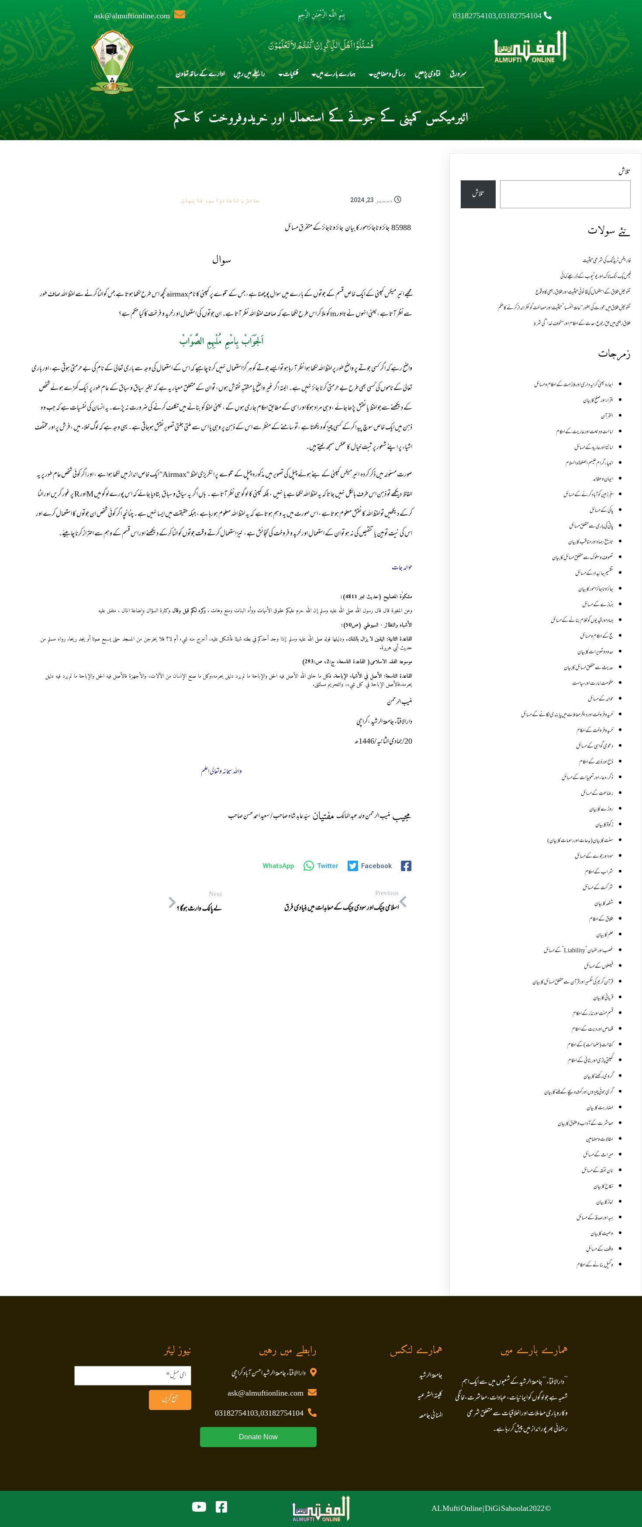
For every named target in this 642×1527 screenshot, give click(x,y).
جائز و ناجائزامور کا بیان (220, 199)
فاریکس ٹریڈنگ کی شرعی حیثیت (607, 261)
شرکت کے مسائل (598, 888)
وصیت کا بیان (601, 1234)
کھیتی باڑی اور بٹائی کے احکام (590, 1061)
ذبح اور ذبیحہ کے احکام (596, 762)
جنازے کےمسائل (597, 605)
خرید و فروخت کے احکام (594, 731)
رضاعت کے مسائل (597, 794)
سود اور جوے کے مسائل (594, 856)
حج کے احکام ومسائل (596, 636)
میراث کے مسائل (598, 1155)
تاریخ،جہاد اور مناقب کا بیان (590, 542)
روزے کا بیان (601, 809)
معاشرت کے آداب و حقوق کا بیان (585, 1124)
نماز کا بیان (604, 1202)
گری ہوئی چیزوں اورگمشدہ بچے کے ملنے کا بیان (578, 1092)
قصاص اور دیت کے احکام (592, 1029)
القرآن (607, 416)
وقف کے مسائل (599, 1249)
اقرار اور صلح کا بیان (598, 401)
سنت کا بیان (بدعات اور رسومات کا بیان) (580, 841)
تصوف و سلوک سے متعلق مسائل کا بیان (582, 558)
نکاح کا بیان (603, 1187)
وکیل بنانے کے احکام (594, 1265)
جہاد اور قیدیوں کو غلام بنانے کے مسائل (582, 621)
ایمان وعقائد (603, 479)
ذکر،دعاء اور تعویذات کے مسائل (587, 778)
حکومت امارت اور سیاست (592, 684)
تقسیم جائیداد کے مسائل (594, 574)
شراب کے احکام (599, 872)
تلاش (624, 172)
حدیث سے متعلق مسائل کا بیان (588, 668)
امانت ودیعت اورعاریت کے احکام (584, 432)
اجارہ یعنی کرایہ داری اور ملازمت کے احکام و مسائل (573, 385)
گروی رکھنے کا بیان (598, 1077)
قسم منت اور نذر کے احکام (593, 1014)
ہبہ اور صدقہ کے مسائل (594, 1218)
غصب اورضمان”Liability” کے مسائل (578, 951)
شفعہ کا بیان (603, 904)
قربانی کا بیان (603, 998)
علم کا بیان (604, 935)
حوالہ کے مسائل (600, 699)
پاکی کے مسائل (601, 511)
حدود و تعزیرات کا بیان (595, 652)
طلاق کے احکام (601, 919)
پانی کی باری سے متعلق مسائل (591, 526)
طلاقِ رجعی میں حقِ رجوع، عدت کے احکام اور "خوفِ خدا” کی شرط (582, 324)
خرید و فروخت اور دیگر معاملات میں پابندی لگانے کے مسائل (567, 715)
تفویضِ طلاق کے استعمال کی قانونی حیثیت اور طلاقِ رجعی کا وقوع (583, 292)
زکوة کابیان (604, 825)
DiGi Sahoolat (506, 1509)
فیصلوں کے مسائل (598, 967)
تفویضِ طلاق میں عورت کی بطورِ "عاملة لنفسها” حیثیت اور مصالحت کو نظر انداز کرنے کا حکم (564, 308)
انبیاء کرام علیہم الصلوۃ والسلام (589, 463)
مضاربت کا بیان (600, 1108)
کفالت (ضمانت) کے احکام (590, 1045)
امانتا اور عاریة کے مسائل (593, 448)
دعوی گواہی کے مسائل (594, 746)
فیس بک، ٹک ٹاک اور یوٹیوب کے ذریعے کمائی (595, 277)
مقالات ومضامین (599, 1139)
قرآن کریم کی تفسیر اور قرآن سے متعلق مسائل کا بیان (572, 982)
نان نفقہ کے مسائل (597, 1171)
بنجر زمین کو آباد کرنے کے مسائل (588, 495)
